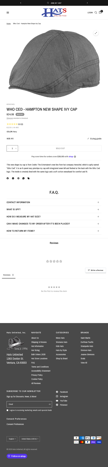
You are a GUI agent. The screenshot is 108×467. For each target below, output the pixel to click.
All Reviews (36, 383)
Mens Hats (60, 337)
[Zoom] (95, 33)
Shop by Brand (61, 358)
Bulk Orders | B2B (38, 354)
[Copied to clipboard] (29, 178)
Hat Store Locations (39, 358)
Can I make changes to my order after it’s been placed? (38, 223)
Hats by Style (61, 350)
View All (84, 362)
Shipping (10, 118)
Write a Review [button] (97, 270)
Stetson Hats (86, 350)
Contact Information (18, 202)
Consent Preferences (15, 424)
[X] (13, 178)
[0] (99, 12)
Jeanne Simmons (87, 354)
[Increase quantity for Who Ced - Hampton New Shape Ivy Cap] (16, 148)
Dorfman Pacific (87, 342)
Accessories (61, 354)
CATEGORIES (62, 333)
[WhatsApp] (24, 178)
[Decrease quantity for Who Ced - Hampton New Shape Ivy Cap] (9, 148)
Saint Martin (85, 337)
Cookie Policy (37, 379)
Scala (83, 358)
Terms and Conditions (40, 366)
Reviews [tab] (6, 275)
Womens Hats (61, 342)
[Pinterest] (19, 178)
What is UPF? (14, 209)
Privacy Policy (37, 375)
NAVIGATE (36, 333)
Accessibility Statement (40, 370)
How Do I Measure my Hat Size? (24, 216)
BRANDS (85, 333)
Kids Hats (60, 346)
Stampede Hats (87, 346)
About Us (35, 337)
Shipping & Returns (39, 342)
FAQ (33, 362)
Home (9, 23)
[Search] (96, 12)
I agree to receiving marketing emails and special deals (30, 410)
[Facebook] (8, 178)
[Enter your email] (49, 404)
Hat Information (37, 346)
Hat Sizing (35, 350)
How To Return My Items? (21, 230)
